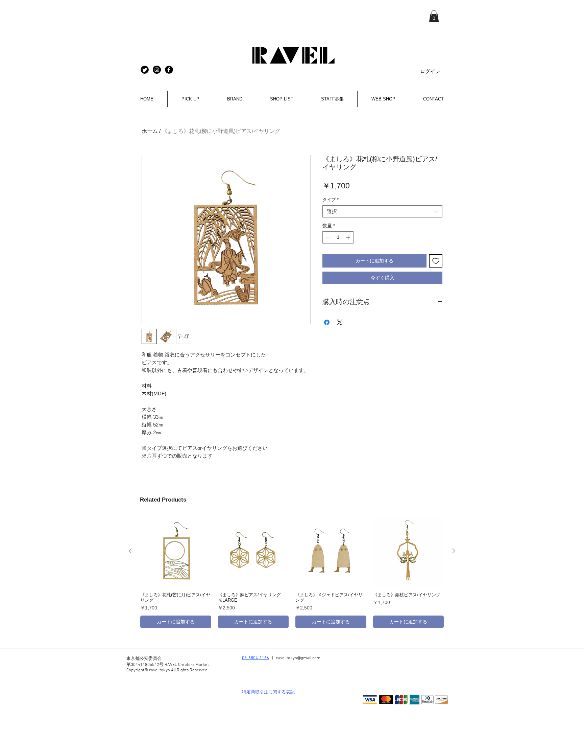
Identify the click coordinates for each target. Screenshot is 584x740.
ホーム (150, 131)
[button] (434, 16)
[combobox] (382, 211)
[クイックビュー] (175, 551)
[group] (292, 571)
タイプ (330, 199)
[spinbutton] (338, 237)
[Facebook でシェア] (327, 322)
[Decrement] (327, 237)
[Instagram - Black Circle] (157, 70)
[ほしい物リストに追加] (435, 261)
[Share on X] (340, 322)
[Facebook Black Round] (169, 70)
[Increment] (349, 237)
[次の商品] (453, 551)
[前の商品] (130, 551)
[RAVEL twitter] (145, 70)
